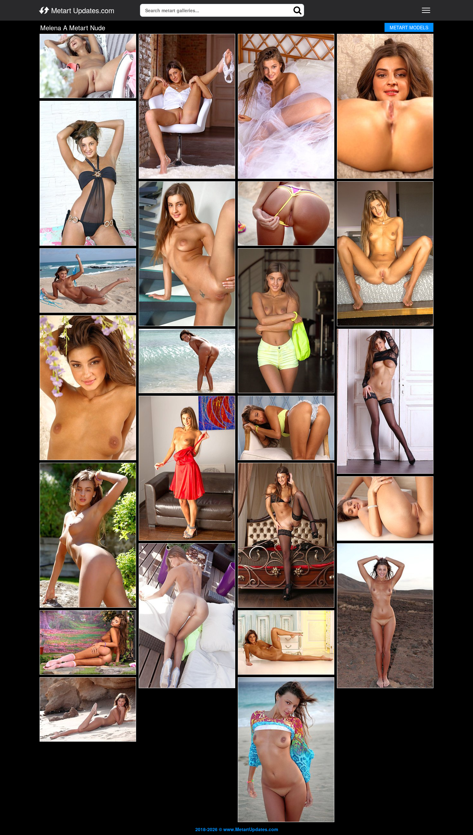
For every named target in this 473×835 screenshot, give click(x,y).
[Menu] (426, 10)
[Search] (297, 10)
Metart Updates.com (81, 10)
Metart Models (409, 27)
